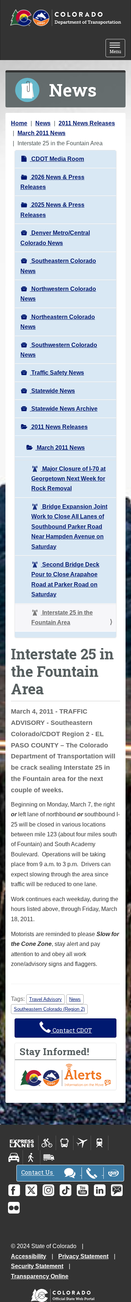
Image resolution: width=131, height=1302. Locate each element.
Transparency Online (39, 1276)
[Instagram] (48, 1190)
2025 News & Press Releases (52, 210)
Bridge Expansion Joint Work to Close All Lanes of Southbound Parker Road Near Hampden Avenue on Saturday (69, 527)
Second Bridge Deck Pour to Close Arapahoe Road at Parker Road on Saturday (65, 579)
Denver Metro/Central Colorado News (55, 238)
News (43, 123)
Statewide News (52, 391)
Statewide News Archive (64, 409)
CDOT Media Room (57, 159)
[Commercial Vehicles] (48, 1157)
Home (19, 123)
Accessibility (28, 1256)
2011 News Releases (87, 123)
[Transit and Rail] (65, 1143)
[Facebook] (14, 1190)
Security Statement (37, 1266)
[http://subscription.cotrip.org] (65, 1075)
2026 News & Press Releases (52, 182)
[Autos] (14, 1157)
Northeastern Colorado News (57, 322)
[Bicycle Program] (47, 1143)
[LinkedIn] (99, 1190)
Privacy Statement (83, 1256)
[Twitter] (31, 1190)
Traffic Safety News (57, 373)
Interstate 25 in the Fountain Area (62, 617)
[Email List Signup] (117, 1190)
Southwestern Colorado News (58, 350)
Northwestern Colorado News (58, 294)
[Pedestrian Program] (31, 1157)
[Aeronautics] (82, 1143)
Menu (117, 48)
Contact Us (37, 1172)
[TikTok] (65, 1190)
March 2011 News (41, 133)
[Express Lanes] (22, 1143)
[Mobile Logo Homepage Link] (65, 18)
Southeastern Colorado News (58, 266)
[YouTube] (82, 1190)
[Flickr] (14, 1207)
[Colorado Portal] (64, 1293)
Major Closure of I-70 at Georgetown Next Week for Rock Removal (68, 479)
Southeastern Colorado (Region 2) (49, 1009)
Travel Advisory (45, 999)
